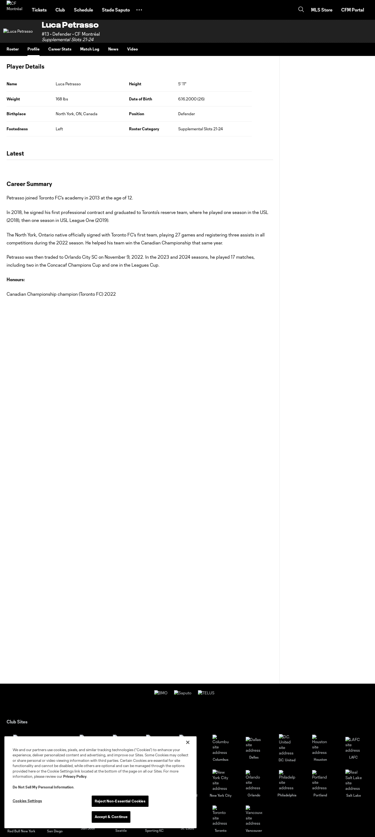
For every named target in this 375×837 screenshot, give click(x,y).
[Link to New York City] (220, 780)
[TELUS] (206, 693)
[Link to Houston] (320, 745)
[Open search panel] (301, 10)
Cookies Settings (27, 801)
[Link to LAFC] (353, 745)
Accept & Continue (111, 817)
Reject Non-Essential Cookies (120, 801)
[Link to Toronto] (220, 815)
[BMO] (160, 693)
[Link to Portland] (320, 780)
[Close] (188, 742)
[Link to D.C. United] (287, 745)
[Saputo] (182, 693)
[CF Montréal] (16, 10)
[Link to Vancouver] (254, 815)
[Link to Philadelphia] (287, 780)
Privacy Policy (74, 776)
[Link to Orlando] (254, 780)
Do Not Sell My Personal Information (43, 787)
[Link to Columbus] (220, 745)
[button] (139, 10)
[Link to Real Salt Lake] (353, 780)
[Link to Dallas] (254, 745)
